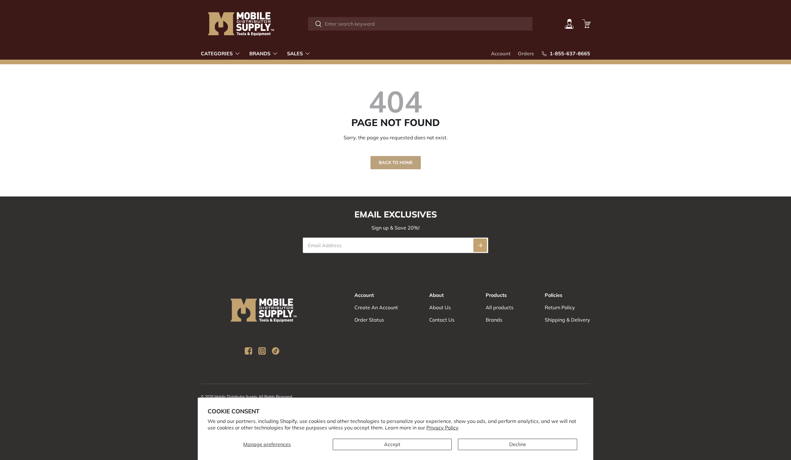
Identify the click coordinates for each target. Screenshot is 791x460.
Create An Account (376, 307)
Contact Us (442, 320)
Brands (259, 53)
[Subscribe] (480, 245)
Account (500, 53)
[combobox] (420, 24)
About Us (440, 307)
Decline (517, 444)
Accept (392, 444)
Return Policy (560, 307)
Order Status (369, 320)
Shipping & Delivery (567, 320)
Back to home (395, 162)
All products (500, 307)
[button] (586, 24)
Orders (526, 53)
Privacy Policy (442, 427)
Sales (295, 53)
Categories (217, 53)
